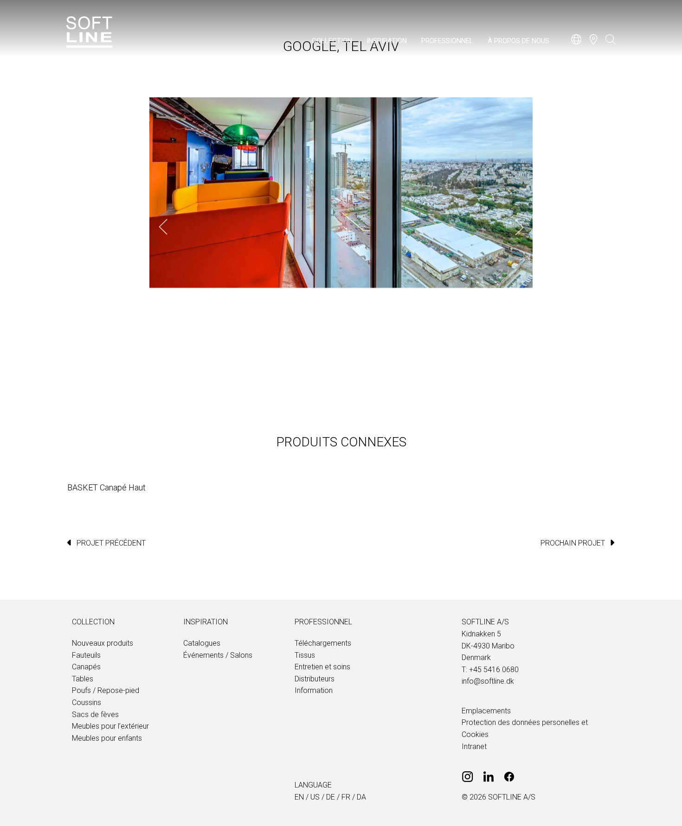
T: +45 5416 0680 (490, 669)
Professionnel (447, 41)
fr (345, 797)
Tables (82, 678)
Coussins (86, 702)
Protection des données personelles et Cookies (525, 728)
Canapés (86, 666)
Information (314, 690)
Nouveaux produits (102, 643)
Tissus (305, 655)
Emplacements (486, 710)
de (330, 797)
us (315, 797)
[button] (163, 227)
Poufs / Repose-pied (105, 690)
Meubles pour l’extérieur (110, 726)
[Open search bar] (610, 44)
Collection (332, 41)
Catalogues (201, 643)
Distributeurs (315, 678)
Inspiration (387, 41)
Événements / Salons (217, 655)
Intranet (474, 746)
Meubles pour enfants (107, 738)
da (361, 797)
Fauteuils (86, 655)
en (299, 797)
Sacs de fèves (95, 714)
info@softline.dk (488, 681)
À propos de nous (518, 41)
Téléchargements (323, 643)
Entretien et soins (322, 666)
